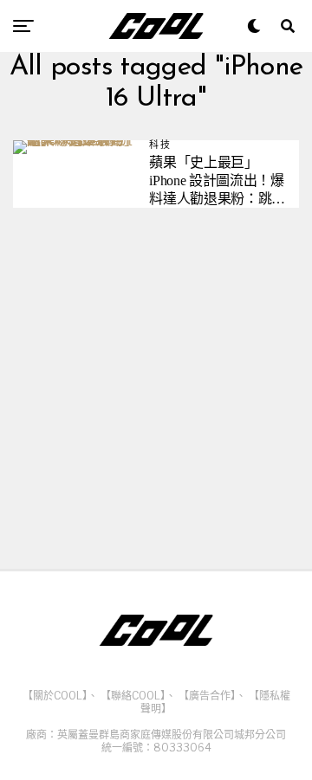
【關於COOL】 (55, 695)
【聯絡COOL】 (133, 695)
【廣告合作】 (207, 695)
